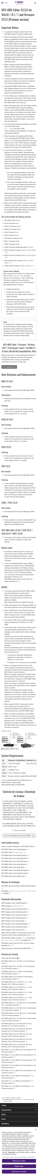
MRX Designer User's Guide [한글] (12, 921)
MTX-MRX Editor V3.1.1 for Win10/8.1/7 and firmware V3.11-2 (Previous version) (18, 1004)
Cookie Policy (31, 1157)
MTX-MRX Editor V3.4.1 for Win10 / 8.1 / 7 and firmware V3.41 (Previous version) (16, 983)
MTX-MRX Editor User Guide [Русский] (14, 873)
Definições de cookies (19, 1161)
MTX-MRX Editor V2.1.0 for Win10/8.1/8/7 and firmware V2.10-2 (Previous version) (16, 1030)
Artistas (3, 1119)
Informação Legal (7, 1157)
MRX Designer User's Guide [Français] (14, 915)
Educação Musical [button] (6, 1110)
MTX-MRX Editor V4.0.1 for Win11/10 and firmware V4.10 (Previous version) (18, 967)
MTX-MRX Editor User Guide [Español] (14, 858)
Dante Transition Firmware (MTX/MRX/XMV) (17, 330)
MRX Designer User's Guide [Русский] (14, 927)
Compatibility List (10, 367)
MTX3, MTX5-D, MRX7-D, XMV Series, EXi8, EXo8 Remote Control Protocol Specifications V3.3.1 (18, 934)
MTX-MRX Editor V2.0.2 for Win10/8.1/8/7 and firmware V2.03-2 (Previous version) (16, 1040)
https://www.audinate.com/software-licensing (18, 602)
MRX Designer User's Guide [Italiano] (13, 918)
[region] (19, 1151)
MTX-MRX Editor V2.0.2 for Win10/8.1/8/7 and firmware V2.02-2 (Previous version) (16, 1035)
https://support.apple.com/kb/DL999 (13, 785)
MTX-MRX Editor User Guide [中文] (12, 876)
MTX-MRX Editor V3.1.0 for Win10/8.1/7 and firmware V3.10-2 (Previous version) (18, 1009)
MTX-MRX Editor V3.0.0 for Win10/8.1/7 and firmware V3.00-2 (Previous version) (18, 1014)
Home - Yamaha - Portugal (8, 1098)
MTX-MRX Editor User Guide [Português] (14, 870)
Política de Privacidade (19, 1157)
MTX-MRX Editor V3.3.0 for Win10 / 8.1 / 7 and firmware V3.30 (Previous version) (16, 988)
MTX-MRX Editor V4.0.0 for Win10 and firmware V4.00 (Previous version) (17, 978)
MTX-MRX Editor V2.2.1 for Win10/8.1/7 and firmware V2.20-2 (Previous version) (18, 1019)
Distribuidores (5, 1123)
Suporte (19, 1098)
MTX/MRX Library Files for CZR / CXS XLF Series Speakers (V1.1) (18, 580)
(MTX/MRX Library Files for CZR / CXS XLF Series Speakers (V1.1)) (19, 572)
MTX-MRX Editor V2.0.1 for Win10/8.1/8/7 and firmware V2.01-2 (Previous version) (16, 1045)
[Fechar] (36, 1129)
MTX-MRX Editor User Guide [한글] (12, 867)
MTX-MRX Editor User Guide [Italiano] (13, 864)
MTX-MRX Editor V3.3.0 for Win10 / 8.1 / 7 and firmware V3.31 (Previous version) (16, 993)
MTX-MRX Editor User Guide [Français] (14, 861)
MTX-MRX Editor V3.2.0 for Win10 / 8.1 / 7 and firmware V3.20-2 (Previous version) (16, 998)
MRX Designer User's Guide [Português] (14, 924)
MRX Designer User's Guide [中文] (12, 930)
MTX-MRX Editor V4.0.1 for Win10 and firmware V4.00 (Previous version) (17, 972)
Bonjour (10, 776)
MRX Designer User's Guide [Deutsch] (14, 909)
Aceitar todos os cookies (19, 1171)
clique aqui (11, 1152)
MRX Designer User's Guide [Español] (14, 912)
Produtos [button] (3, 1105)
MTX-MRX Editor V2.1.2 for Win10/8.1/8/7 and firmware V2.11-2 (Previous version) (16, 1024)
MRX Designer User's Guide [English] (13, 903)
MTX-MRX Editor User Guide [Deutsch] (14, 855)
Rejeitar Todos (19, 1166)
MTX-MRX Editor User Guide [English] (13, 849)
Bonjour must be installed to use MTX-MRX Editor (17, 846)
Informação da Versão (8, 958)
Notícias (3, 1114)
